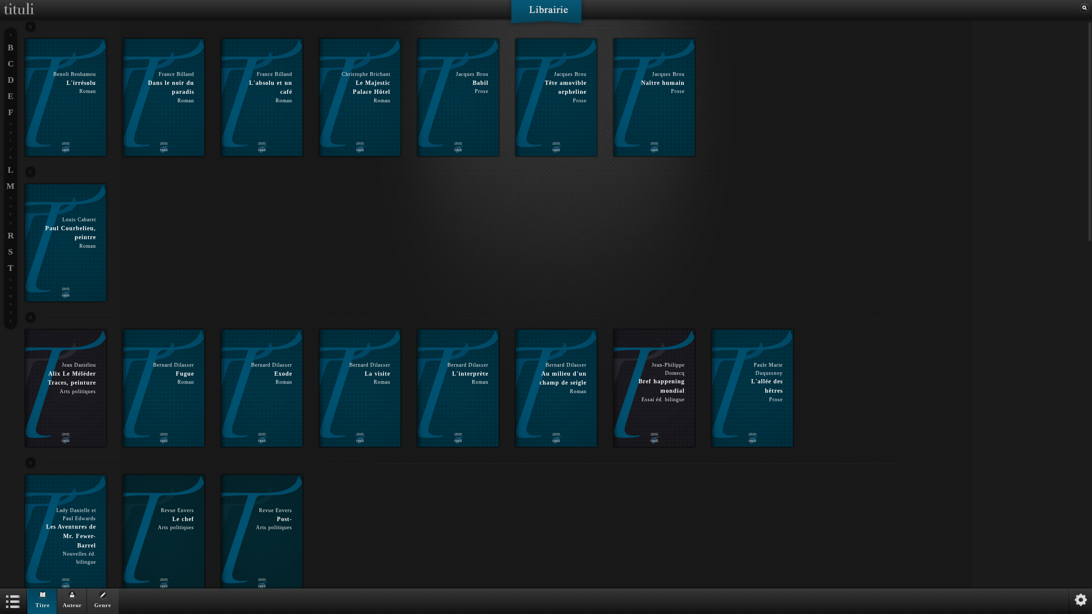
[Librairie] (546, 14)
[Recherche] (1084, 8)
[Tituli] (19, 3)
